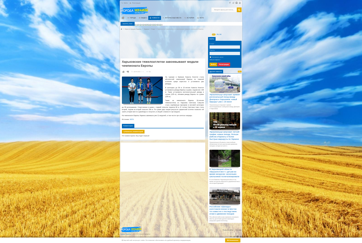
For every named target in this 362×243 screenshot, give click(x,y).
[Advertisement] (162, 45)
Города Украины (125, 234)
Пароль (212, 50)
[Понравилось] (123, 71)
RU (214, 34)
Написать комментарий (134, 131)
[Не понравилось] (127, 71)
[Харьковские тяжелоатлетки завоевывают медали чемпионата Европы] (142, 90)
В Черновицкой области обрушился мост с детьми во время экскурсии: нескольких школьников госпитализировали (224, 173)
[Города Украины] (134, 11)
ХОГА (132, 119)
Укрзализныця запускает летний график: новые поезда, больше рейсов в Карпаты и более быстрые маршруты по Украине (224, 135)
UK (220, 34)
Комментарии (128, 126)
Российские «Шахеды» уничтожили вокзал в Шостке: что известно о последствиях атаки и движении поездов (223, 210)
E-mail (211, 44)
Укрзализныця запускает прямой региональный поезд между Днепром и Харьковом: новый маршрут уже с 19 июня (224, 98)
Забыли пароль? (214, 59)
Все (240, 71)
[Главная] (123, 18)
